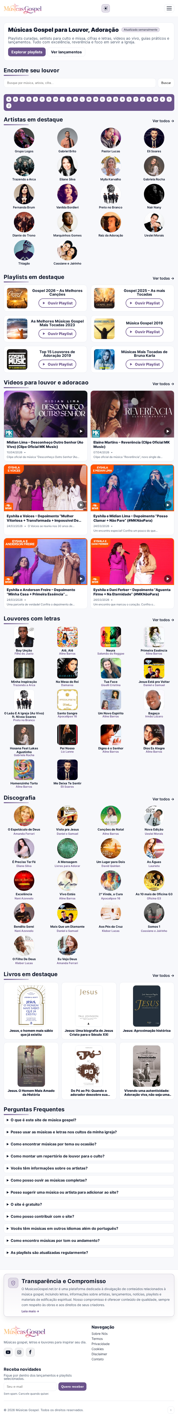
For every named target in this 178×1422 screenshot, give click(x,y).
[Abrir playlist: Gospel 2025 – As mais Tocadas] (104, 298)
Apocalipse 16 (67, 716)
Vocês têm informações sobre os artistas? (49, 1168)
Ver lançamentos (66, 52)
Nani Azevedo (24, 898)
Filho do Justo (24, 653)
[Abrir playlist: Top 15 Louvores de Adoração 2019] (17, 359)
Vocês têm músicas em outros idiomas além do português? (64, 1228)
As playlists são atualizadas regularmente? (49, 1252)
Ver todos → (163, 121)
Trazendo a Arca (24, 685)
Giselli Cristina (111, 685)
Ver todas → (163, 278)
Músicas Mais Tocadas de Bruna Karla (144, 353)
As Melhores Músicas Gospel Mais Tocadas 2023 (57, 323)
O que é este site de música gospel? (43, 1120)
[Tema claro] (106, 8)
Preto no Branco (24, 720)
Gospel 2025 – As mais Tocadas (144, 292)
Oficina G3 (154, 898)
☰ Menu (169, 8)
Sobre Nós (100, 1334)
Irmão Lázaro (154, 716)
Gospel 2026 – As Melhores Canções (57, 292)
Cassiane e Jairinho (154, 931)
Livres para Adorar (67, 866)
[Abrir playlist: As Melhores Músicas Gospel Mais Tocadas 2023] (17, 328)
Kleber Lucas (111, 931)
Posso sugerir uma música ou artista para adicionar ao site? (64, 1192)
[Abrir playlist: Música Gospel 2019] (104, 328)
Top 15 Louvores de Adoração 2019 (57, 353)
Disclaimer (99, 1354)
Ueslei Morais (154, 833)
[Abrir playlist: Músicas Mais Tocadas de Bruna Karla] (104, 359)
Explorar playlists (26, 52)
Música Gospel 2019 (144, 323)
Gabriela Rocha (24, 755)
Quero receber (72, 1386)
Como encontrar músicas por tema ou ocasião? (53, 1144)
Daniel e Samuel (154, 685)
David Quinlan (111, 866)
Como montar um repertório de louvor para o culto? (58, 1156)
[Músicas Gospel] (23, 8)
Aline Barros (67, 653)
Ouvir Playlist (60, 303)
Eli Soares (67, 786)
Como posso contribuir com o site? (42, 1216)
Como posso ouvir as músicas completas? (49, 1180)
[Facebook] (30, 1352)
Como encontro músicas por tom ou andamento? (55, 1240)
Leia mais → (30, 1311)
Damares (67, 685)
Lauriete (154, 866)
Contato (98, 1359)
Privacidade (101, 1344)
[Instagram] (19, 1352)
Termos (97, 1339)
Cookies (98, 1349)
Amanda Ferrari (24, 833)
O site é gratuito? (26, 1204)
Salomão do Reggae (110, 653)
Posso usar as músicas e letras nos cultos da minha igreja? (64, 1132)
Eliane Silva (24, 866)
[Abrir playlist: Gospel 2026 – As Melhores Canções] (17, 298)
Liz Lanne (67, 751)
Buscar (166, 83)
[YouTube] (8, 1352)
